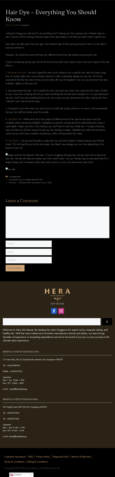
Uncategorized (15, 176)
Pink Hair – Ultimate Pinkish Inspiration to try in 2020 (30, 182)
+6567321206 (13, 412)
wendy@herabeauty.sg (18, 389)
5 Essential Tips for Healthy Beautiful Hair (26, 179)
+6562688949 (13, 365)
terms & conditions (14, 461)
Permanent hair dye (17, 72)
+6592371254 (16, 371)
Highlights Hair (15, 119)
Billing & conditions (37, 461)
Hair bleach (13, 140)
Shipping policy (60, 456)
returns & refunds (80, 456)
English (17, 474)
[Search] (107, 321)
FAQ (30, 456)
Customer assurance (14, 456)
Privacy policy (43, 456)
